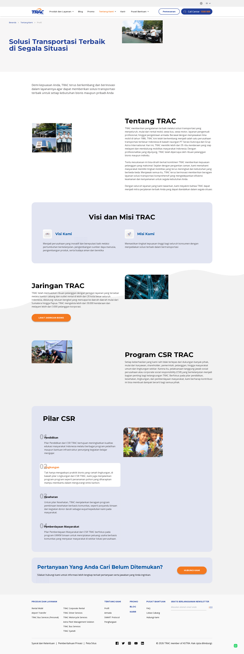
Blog (80, 11)
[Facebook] (117, 643)
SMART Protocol (112, 617)
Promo (90, 11)
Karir (122, 11)
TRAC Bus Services (71, 626)
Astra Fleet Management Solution (78, 622)
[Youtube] (136, 643)
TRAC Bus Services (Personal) (45, 617)
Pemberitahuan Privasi (70, 643)
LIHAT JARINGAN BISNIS (51, 317)
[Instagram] (129, 643)
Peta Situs (91, 643)
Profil (106, 608)
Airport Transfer (39, 612)
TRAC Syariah (69, 631)
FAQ (148, 608)
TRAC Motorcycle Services (75, 617)
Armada (108, 612)
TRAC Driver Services (72, 612)
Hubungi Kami (152, 617)
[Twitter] (123, 643)
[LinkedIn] (142, 643)
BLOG (133, 606)
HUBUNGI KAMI (192, 570)
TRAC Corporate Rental (74, 608)
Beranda (12, 22)
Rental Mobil (37, 608)
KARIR (133, 611)
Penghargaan (110, 622)
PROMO (134, 601)
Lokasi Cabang (153, 612)
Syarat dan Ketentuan (43, 643)
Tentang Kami (26, 22)
